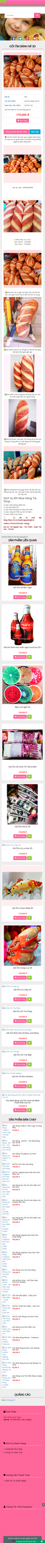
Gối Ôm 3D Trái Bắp (22, 1054)
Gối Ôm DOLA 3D (22, 826)
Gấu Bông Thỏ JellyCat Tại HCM (24, 1154)
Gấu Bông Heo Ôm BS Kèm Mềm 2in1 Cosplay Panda (26, 1218)
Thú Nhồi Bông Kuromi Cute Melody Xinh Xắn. (25, 1349)
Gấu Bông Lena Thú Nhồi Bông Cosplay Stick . (27, 1377)
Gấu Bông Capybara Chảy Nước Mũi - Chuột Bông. (26, 1253)
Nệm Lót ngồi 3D (22, 707)
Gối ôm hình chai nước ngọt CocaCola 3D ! (22, 647)
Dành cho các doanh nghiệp (15, 1481)
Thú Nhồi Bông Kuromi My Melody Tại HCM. (26, 1364)
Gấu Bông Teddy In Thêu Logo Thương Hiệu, (27, 1127)
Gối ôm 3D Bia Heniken (22, 1076)
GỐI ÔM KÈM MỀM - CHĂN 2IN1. (24, 1295)
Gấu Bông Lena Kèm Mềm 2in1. (24, 1327)
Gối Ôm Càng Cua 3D (22, 967)
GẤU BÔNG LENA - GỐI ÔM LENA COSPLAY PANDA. (25, 1281)
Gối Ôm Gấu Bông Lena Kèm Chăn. (25, 1316)
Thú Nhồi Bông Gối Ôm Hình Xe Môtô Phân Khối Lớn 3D (22, 1101)
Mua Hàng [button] (20, 597)
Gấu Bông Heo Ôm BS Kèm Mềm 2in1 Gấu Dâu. (26, 1186)
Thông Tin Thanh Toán (13, 1452)
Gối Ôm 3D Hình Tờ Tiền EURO (23, 766)
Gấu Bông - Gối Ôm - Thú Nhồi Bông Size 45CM (26, 1142)
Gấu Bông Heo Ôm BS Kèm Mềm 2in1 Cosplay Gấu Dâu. (26, 1201)
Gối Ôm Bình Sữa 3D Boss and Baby (22, 1033)
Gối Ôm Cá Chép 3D (22, 989)
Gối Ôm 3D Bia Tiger (22, 587)
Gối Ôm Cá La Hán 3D (22, 848)
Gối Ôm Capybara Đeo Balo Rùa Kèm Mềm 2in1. (26, 1173)
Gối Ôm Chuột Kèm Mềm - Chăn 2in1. (26, 1306)
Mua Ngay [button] (23, 120)
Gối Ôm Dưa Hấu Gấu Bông (22, 1164)
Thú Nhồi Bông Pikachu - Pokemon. (25, 1337)
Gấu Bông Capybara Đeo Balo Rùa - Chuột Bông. (25, 1236)
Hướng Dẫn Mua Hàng (13, 1449)
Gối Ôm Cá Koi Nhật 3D (22, 908)
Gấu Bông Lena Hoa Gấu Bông (23, 1270)
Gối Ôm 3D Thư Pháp (22, 1011)
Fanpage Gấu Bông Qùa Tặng (26, 1541)
